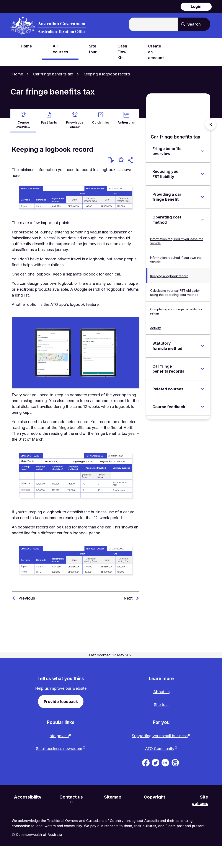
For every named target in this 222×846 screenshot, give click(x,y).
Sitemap (112, 797)
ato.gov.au (59, 736)
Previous (26, 598)
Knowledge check (74, 125)
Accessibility (27, 797)
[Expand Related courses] (202, 389)
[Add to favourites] (121, 160)
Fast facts (49, 122)
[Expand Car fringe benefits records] (202, 368)
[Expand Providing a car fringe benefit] (202, 196)
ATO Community (159, 748)
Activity (155, 328)
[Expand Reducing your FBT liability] (202, 174)
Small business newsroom (59, 748)
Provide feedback (61, 701)
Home (17, 74)
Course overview (23, 125)
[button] (131, 160)
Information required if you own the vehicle (176, 260)
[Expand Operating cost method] (202, 219)
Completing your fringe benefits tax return (176, 311)
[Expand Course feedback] (202, 407)
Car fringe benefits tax (53, 74)
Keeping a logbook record (169, 276)
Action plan (126, 122)
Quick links (100, 122)
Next (128, 598)
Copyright (154, 797)
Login (196, 6)
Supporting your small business (160, 736)
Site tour (161, 704)
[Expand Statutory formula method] (202, 346)
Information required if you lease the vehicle (176, 241)
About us (161, 692)
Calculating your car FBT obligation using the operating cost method (175, 293)
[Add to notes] (111, 160)
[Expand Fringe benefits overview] (202, 151)
